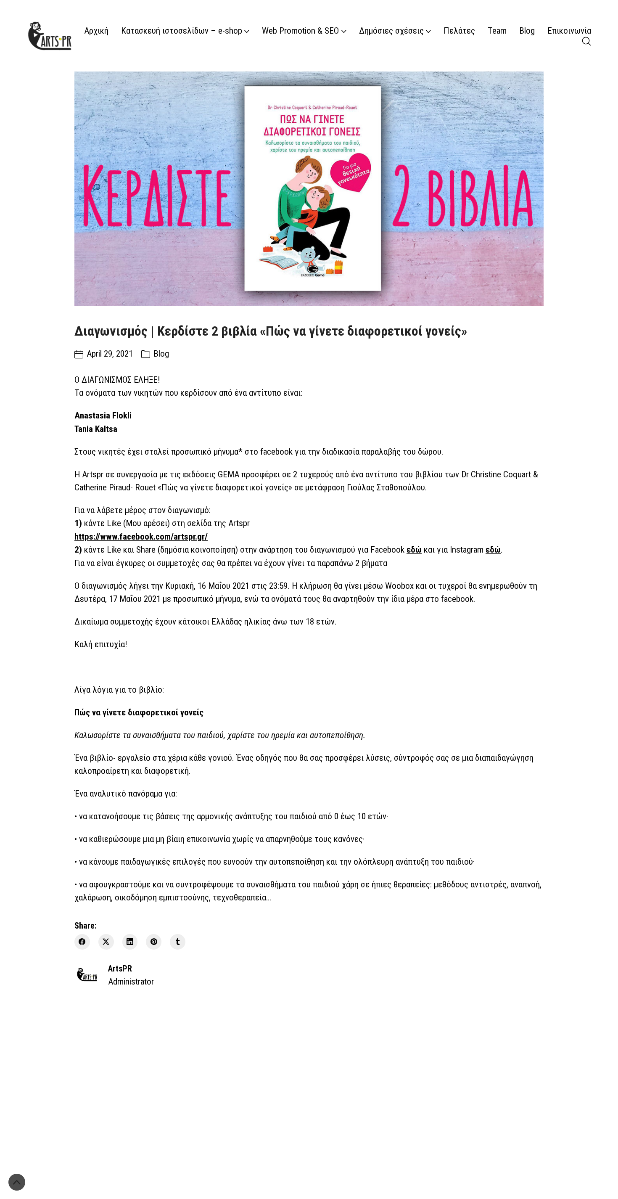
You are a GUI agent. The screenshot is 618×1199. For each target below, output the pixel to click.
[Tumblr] (177, 942)
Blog (161, 354)
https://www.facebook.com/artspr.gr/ (141, 537)
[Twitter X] (106, 942)
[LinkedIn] (130, 942)
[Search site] (586, 41)
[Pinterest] (153, 942)
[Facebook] (82, 942)
